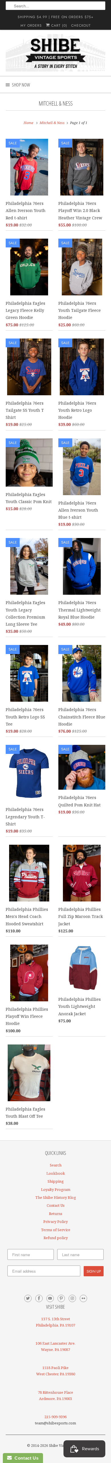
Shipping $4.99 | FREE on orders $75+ (55, 17)
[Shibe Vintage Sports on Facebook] (39, 1298)
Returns (55, 1213)
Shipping (56, 1181)
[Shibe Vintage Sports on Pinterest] (61, 1298)
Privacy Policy (55, 1221)
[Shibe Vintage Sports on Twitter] (28, 1298)
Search (55, 1165)
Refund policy (56, 1237)
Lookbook (55, 1173)
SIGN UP (94, 1271)
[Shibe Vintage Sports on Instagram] (72, 1298)
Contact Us (56, 1205)
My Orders (31, 25)
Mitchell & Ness (56, 103)
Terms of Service (55, 1229)
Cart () (58, 25)
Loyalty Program (55, 1189)
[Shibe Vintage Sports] (56, 53)
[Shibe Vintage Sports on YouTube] (50, 1298)
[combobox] (56, 5)
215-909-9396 (55, 1416)
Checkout (81, 25)
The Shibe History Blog (55, 1197)
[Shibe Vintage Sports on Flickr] (83, 1298)
